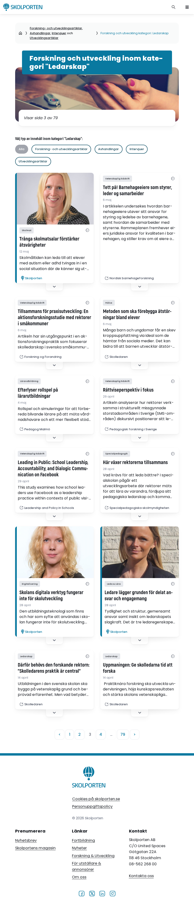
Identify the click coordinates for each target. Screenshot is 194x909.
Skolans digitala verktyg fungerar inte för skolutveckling (51, 596)
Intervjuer (59, 33)
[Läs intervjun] (54, 198)
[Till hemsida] (89, 778)
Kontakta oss (141, 876)
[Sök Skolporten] (174, 7)
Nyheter (79, 848)
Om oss (79, 877)
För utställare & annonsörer (86, 866)
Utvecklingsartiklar (44, 38)
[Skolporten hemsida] (23, 7)
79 (122, 734)
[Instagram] (112, 893)
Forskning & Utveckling (93, 855)
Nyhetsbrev (26, 840)
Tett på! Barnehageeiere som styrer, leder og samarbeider (137, 191)
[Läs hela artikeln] (139, 552)
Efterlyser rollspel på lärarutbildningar (38, 393)
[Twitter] (91, 893)
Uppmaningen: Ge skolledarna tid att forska (137, 668)
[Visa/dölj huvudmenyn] (187, 7)
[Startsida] (20, 33)
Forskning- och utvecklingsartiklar (56, 28)
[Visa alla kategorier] (87, 230)
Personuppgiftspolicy (92, 806)
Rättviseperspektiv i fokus (128, 390)
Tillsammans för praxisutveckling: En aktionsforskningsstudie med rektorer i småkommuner (54, 318)
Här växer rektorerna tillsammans (135, 463)
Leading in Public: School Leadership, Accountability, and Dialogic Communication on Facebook (53, 469)
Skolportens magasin (35, 848)
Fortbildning (83, 840)
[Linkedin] (102, 893)
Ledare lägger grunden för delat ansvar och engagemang (139, 596)
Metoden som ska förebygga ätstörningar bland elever (137, 315)
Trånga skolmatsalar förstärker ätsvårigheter (49, 242)
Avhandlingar (40, 33)
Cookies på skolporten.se (96, 799)
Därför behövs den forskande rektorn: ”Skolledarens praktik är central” (53, 668)
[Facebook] (81, 893)
